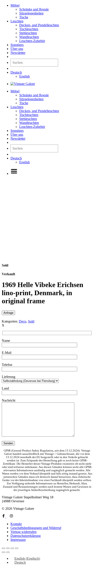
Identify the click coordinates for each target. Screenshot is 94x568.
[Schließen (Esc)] (16, 548)
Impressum (18, 540)
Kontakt (16, 524)
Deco (22, 321)
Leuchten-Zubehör (32, 41)
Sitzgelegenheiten (31, 13)
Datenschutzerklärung (25, 536)
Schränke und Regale (34, 9)
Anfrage (8, 312)
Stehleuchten (28, 33)
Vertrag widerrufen (23, 532)
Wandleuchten (29, 37)
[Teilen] (12, 548)
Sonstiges (17, 45)
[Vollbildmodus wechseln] (8, 548)
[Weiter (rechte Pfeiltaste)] (8, 552)
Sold (31, 321)
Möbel (14, 5)
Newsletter (17, 53)
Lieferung (8, 377)
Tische (23, 17)
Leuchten (16, 21)
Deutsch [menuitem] (20, 562)
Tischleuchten (28, 29)
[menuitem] (16, 72)
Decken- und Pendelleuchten (39, 25)
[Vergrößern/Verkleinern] (3, 548)
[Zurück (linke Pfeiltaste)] (3, 552)
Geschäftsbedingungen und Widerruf (35, 528)
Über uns (16, 49)
